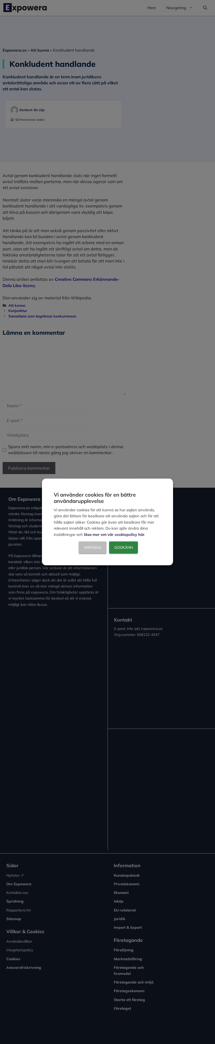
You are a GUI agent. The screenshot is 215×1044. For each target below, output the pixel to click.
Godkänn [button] (123, 547)
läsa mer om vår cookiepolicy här (114, 534)
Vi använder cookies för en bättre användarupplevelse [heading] (95, 497)
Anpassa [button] (92, 547)
